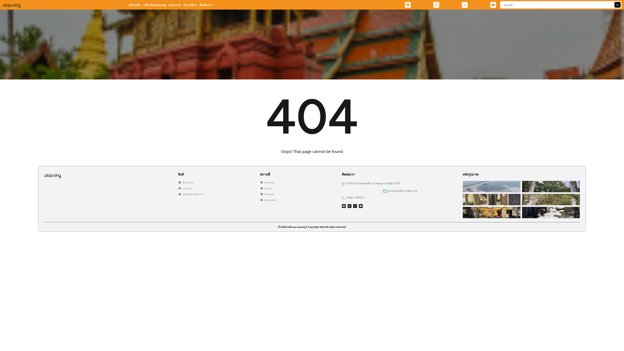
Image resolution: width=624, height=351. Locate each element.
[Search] (617, 5)
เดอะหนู (12, 4)
